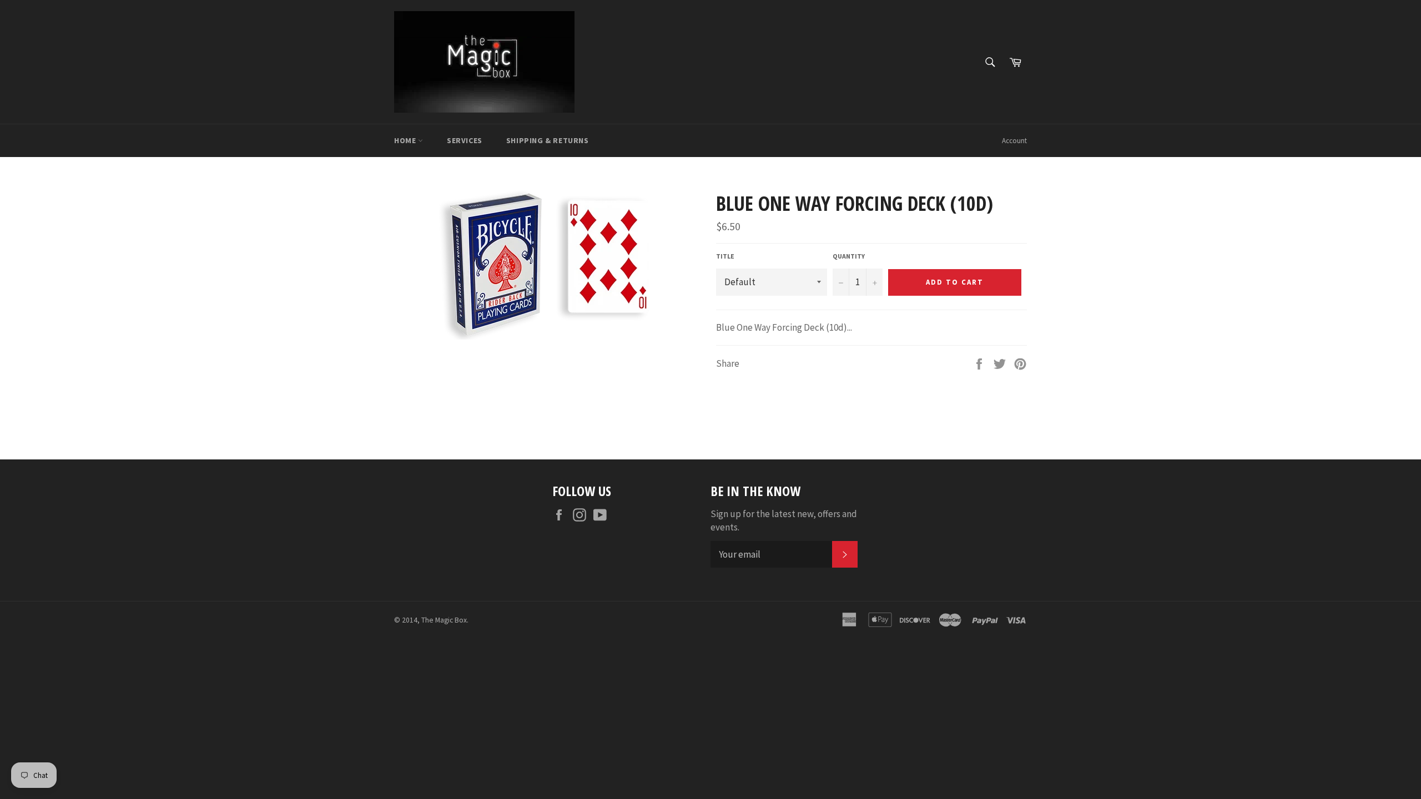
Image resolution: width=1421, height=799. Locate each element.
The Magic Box (444, 620)
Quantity (849, 256)
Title (725, 256)
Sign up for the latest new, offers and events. (783, 520)
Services (464, 140)
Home (406, 140)
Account (1014, 140)
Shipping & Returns (547, 140)
